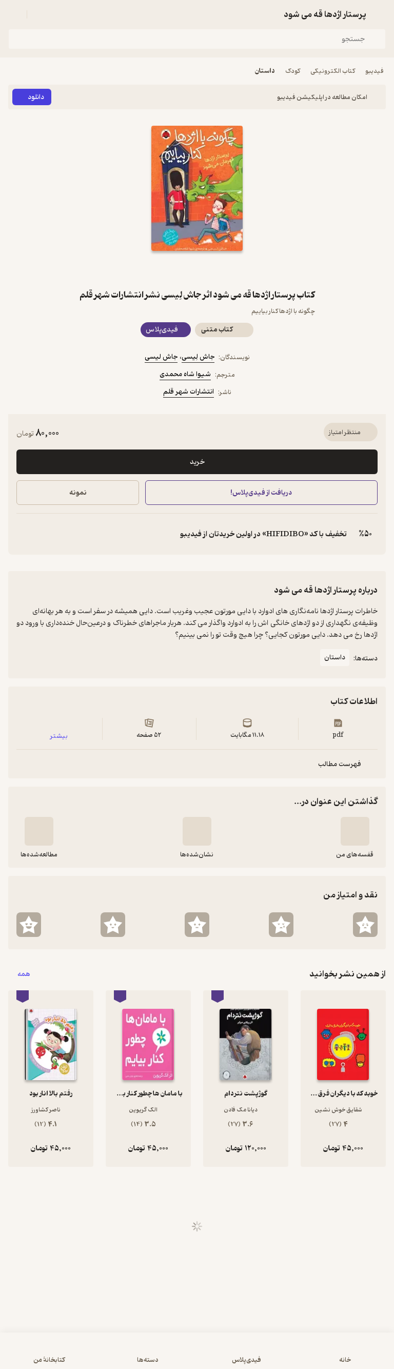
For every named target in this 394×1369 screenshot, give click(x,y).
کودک (292, 71)
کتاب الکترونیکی (332, 71)
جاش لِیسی (198, 356)
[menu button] (14, 14)
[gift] (197, 269)
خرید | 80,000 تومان (101, 1356)
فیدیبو (374, 71)
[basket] (39, 14)
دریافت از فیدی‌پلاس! (261, 492)
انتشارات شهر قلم (188, 391)
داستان (265, 71)
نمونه (78, 492)
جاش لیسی (161, 356)
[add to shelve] (355, 831)
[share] (172, 269)
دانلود (36, 97)
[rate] (365, 924)
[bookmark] (221, 269)
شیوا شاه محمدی (185, 374)
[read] (39, 831)
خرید (197, 462)
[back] (379, 14)
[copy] (24, 534)
